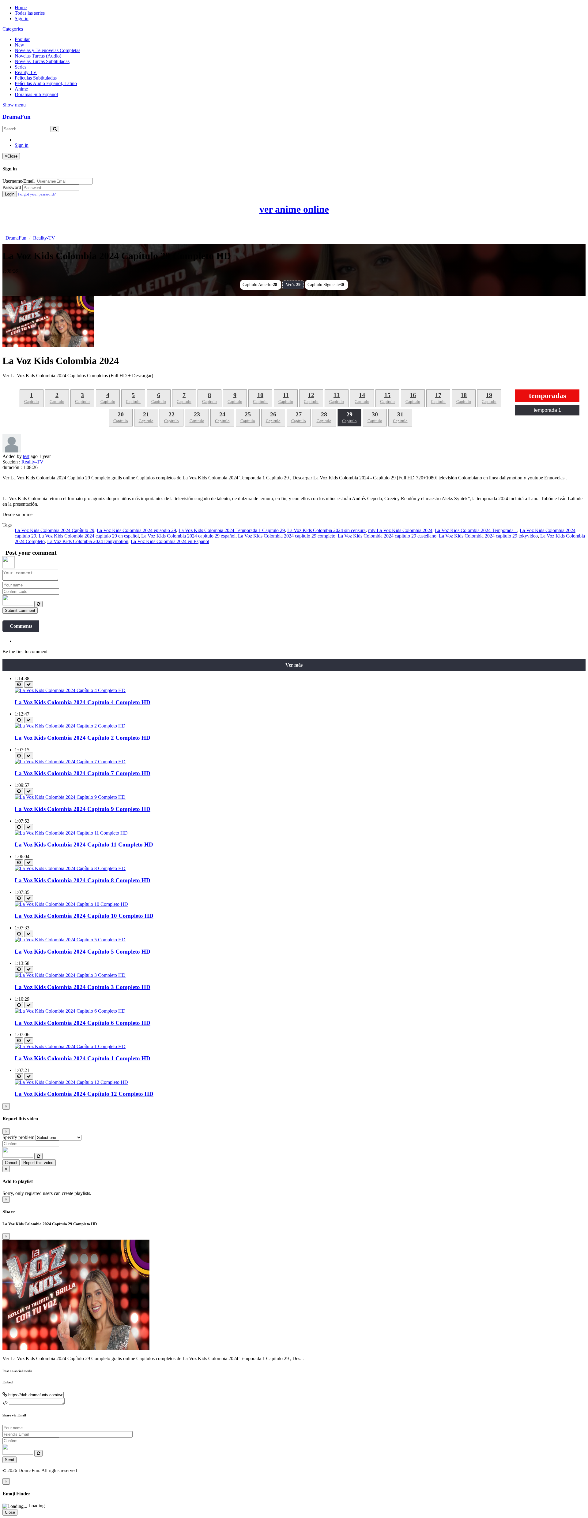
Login (9, 194)
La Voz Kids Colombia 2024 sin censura (326, 530)
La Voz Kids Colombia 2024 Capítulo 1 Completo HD (82, 1058)
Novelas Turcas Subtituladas (42, 61)
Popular (22, 39)
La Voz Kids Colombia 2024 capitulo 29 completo (286, 535)
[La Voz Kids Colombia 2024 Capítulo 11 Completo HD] (71, 832)
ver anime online (294, 209)
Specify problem (18, 1137)
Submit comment (20, 610)
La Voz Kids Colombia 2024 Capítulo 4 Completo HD (82, 702)
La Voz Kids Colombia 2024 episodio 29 (136, 530)
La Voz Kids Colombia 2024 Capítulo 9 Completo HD (82, 809)
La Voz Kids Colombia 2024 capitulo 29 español (188, 535)
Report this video (38, 1162)
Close (10, 1512)
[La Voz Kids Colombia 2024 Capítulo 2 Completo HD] (70, 725)
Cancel (11, 1162)
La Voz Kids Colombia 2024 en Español (170, 541)
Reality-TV (26, 72)
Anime (21, 88)
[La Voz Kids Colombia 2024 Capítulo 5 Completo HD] (70, 939)
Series (20, 66)
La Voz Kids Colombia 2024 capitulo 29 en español (89, 535)
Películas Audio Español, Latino (46, 83)
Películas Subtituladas (36, 77)
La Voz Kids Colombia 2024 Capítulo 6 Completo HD (82, 1023)
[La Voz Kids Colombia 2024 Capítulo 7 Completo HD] (70, 761)
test (26, 456)
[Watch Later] (19, 684)
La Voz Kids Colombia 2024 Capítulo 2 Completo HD (82, 738)
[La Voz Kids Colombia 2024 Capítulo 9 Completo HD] (70, 797)
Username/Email (18, 181)
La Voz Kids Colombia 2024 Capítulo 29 (54, 530)
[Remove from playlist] (28, 684)
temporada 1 (547, 410)
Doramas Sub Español (36, 94)
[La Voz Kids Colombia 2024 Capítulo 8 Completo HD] (70, 868)
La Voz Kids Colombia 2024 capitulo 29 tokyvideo (488, 535)
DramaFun (16, 116)
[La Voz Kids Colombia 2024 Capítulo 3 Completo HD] (70, 975)
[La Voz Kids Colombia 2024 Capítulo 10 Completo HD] (71, 904)
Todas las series (30, 13)
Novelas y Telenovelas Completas (47, 50)
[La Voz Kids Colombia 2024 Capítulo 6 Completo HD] (70, 1011)
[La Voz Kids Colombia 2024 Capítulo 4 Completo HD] (70, 690)
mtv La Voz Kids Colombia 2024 (400, 530)
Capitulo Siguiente (325, 284)
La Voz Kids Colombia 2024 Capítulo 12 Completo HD (84, 1094)
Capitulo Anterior (260, 284)
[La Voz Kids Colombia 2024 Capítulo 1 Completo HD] (70, 1046)
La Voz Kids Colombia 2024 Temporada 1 (476, 530)
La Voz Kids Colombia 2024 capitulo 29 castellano (387, 535)
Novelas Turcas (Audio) (38, 55)
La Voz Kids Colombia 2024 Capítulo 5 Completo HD (82, 951)
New (19, 44)
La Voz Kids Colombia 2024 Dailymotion (87, 541)
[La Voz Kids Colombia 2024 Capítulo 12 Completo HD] (71, 1082)
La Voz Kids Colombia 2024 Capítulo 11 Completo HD (84, 844)
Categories (12, 29)
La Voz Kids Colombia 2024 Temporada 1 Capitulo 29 (232, 530)
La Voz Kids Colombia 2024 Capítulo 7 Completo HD (82, 773)
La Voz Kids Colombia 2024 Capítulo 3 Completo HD (82, 987)
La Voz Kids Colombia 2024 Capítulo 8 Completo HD (82, 880)
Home (21, 7)
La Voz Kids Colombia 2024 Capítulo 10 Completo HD (84, 916)
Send (9, 1459)
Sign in (21, 18)
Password (11, 187)
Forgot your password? (37, 194)
